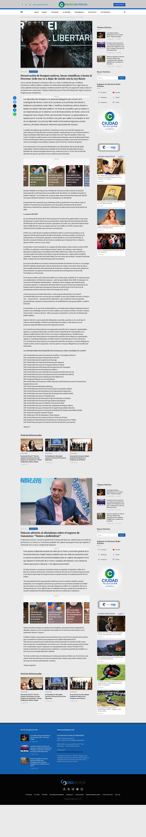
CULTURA (37, 794)
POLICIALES (92, 12)
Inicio (22, 17)
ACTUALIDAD (105, 12)
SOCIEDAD (29, 794)
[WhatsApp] (14, 114)
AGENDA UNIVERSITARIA (93, 794)
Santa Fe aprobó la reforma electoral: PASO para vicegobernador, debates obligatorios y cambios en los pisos (115, 60)
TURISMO (44, 794)
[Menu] (22, 12)
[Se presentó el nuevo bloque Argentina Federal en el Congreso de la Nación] (81, 445)
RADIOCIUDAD (119, 4)
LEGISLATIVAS (33, 71)
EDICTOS (117, 794)
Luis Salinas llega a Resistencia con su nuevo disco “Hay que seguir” (115, 34)
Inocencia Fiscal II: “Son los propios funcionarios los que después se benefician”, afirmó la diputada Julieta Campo (31, 459)
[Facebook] (14, 98)
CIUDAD (44, 12)
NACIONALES (79, 12)
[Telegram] (14, 110)
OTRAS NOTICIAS (107, 794)
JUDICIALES (69, 794)
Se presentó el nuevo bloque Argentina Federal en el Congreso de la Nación (79, 458)
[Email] (14, 106)
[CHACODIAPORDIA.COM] (73, 4)
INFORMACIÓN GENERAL (57, 794)
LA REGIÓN (66, 12)
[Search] (124, 12)
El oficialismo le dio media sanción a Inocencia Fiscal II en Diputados (55, 458)
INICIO (37, 12)
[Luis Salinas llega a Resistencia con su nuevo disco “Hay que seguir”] (101, 35)
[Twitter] (14, 102)
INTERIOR (54, 12)
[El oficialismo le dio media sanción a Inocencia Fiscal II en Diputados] (56, 445)
